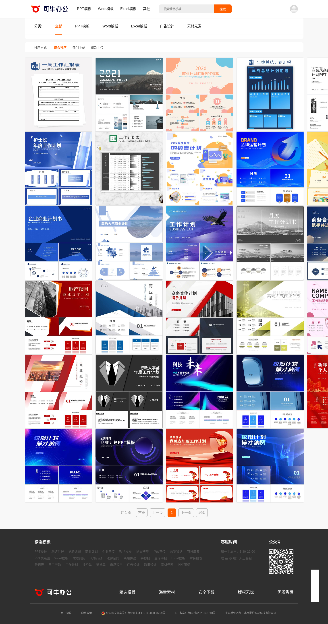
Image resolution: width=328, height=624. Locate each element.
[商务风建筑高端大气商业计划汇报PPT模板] (270, 354)
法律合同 (113, 558)
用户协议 (66, 613)
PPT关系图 (42, 558)
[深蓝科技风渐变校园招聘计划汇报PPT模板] (270, 428)
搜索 (223, 9)
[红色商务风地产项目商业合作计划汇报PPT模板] (58, 354)
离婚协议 (130, 558)
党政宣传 (159, 551)
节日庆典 (193, 551)
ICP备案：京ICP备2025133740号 (195, 613)
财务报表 (196, 558)
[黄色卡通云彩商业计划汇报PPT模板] (199, 131)
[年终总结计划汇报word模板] (270, 131)
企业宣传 (108, 551)
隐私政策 (86, 613)
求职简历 (79, 558)
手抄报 (145, 558)
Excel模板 (128, 9)
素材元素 (167, 564)
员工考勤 (54, 564)
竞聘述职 (74, 551)
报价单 (87, 564)
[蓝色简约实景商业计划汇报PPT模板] (129, 131)
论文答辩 (142, 551)
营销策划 (176, 551)
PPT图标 (184, 564)
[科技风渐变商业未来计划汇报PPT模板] (199, 428)
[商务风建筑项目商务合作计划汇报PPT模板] (199, 354)
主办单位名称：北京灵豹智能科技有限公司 (250, 613)
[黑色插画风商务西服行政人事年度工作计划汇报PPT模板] (129, 428)
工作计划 (71, 564)
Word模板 (106, 9)
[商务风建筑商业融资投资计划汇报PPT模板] (129, 354)
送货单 (101, 564)
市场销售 (116, 564)
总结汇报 (57, 551)
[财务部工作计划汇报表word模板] (58, 131)
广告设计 (133, 564)
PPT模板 (84, 9)
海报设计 (150, 564)
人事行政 (96, 558)
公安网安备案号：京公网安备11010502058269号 (135, 613)
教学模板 (125, 551)
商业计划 (91, 551)
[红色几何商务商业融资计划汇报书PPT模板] (58, 428)
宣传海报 (160, 558)
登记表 (39, 564)
